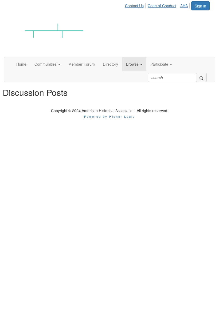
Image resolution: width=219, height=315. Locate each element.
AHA (184, 5)
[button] (47, 64)
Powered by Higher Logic (109, 116)
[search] (201, 77)
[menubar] (157, 4)
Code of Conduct (162, 5)
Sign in (200, 6)
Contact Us (134, 5)
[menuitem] (135, 4)
